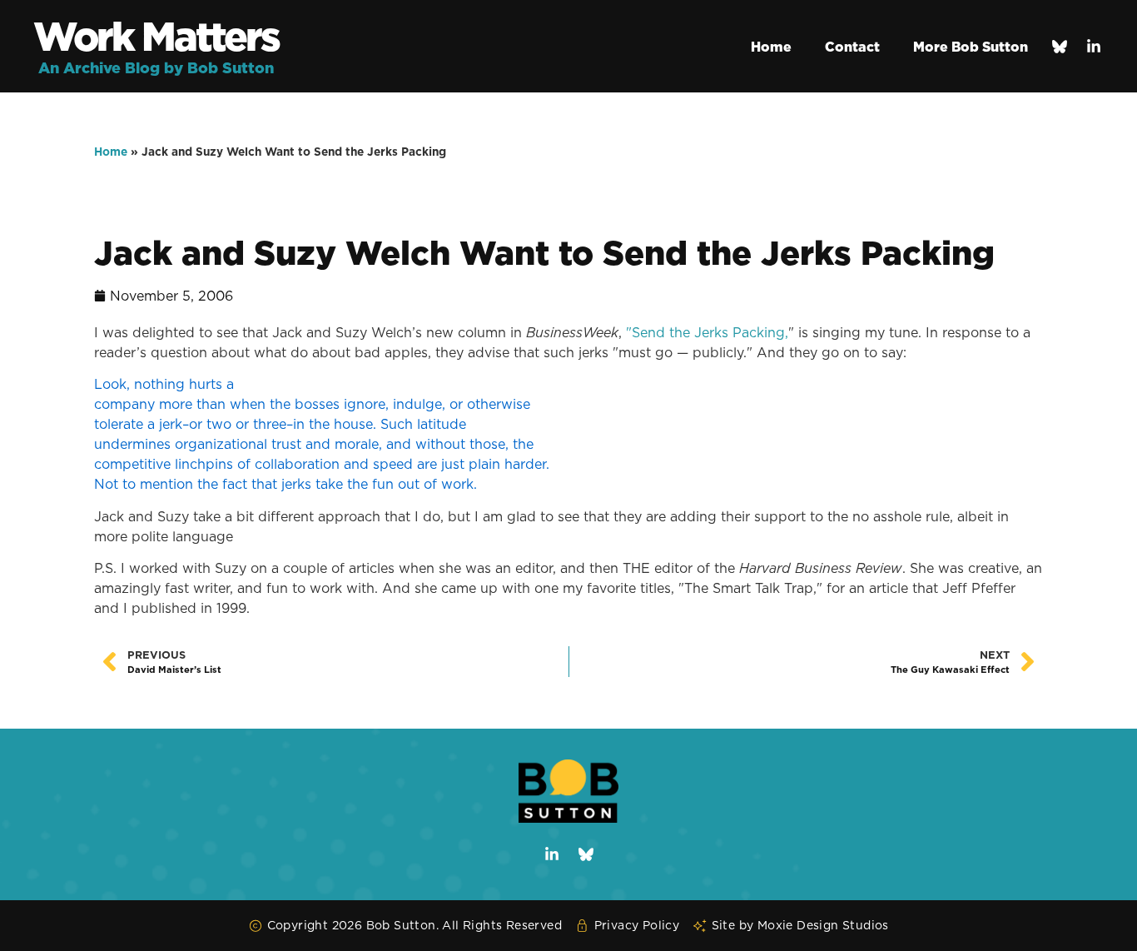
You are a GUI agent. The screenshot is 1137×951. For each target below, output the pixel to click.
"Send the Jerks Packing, (705, 332)
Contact (852, 46)
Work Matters (156, 36)
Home (771, 46)
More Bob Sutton (970, 46)
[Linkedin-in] (1094, 47)
